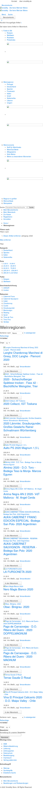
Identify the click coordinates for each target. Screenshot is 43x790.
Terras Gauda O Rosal (17, 677)
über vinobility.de (25, 1)
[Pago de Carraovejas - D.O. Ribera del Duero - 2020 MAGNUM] (23, 649)
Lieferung (6, 748)
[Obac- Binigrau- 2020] (12, 603)
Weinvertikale (8, 201)
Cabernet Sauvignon (10, 299)
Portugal (10, 84)
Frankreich (11, 91)
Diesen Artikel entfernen (12, 236)
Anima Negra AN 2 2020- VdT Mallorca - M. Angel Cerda (21, 495)
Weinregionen (8, 82)
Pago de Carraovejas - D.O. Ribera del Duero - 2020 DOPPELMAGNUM (20, 629)
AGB (5, 744)
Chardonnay (7, 303)
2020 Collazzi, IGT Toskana (20, 404)
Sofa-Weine (11, 154)
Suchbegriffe (7, 770)
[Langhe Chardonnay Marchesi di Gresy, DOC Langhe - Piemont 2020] (23, 348)
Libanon (10, 100)
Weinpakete (7, 203)
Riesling (6, 312)
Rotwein (10, 33)
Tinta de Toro (8, 317)
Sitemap (6, 768)
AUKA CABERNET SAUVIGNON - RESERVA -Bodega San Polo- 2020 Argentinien (20, 549)
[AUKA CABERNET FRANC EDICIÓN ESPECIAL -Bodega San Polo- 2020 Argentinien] (23, 513)
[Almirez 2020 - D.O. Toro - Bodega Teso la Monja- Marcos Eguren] (23, 463)
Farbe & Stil (7, 30)
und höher (10, 273)
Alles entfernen (5, 240)
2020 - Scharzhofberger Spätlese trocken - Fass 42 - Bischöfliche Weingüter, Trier (20, 382)
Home (5, 223)
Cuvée (5, 305)
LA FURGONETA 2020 (17, 572)
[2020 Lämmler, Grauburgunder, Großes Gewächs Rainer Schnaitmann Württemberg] (23, 419)
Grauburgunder (9, 308)
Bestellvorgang (8, 755)
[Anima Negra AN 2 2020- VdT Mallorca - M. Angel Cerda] (23, 490)
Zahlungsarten (8, 751)
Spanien (10, 89)
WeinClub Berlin (12, 149)
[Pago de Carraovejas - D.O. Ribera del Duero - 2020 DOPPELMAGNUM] (23, 622)
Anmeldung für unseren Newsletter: (13, 732)
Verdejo (6, 322)
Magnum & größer (10, 198)
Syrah (5, 315)
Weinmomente (8, 145)
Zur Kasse (7, 214)
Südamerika (11, 98)
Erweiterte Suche (9, 773)
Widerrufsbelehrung (10, 746)
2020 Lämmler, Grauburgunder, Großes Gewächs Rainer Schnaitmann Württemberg (22, 426)
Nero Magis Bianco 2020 (18, 589)
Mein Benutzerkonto (10, 210)
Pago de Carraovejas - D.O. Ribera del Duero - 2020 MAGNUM (20, 656)
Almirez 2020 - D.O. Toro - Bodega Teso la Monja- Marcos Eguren (22, 470)
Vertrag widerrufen (10, 760)
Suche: (2, 207)
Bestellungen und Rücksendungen (15, 783)
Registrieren (7, 217)
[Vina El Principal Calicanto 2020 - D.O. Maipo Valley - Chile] (23, 693)
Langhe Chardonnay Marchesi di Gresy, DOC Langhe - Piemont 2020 (22, 356)
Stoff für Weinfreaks (14, 147)
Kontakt (14, 1)
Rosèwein (10, 37)
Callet (5, 301)
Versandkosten (25, 366)
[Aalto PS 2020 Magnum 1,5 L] (15, 444)
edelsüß (6, 288)
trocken (6, 290)
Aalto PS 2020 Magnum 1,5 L (21, 448)
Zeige (2, 342)
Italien (9, 93)
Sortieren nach (5, 332)
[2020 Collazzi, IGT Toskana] (14, 400)
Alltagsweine (11, 152)
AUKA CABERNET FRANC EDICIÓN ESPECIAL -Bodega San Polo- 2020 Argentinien (21, 520)
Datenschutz (7, 753)
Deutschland (11, 86)
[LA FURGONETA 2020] (12, 568)
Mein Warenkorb (9, 212)
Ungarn (9, 103)
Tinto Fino (7, 319)
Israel (9, 96)
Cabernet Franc (9, 296)
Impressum (7, 758)
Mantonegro (7, 310)
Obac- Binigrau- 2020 (16, 607)
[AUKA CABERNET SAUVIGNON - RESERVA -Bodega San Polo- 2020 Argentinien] (23, 539)
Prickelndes (11, 40)
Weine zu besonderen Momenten (19, 156)
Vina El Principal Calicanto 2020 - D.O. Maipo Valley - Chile (22, 699)
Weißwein (10, 35)
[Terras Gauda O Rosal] (12, 674)
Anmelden (7, 219)
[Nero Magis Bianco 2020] (13, 586)
